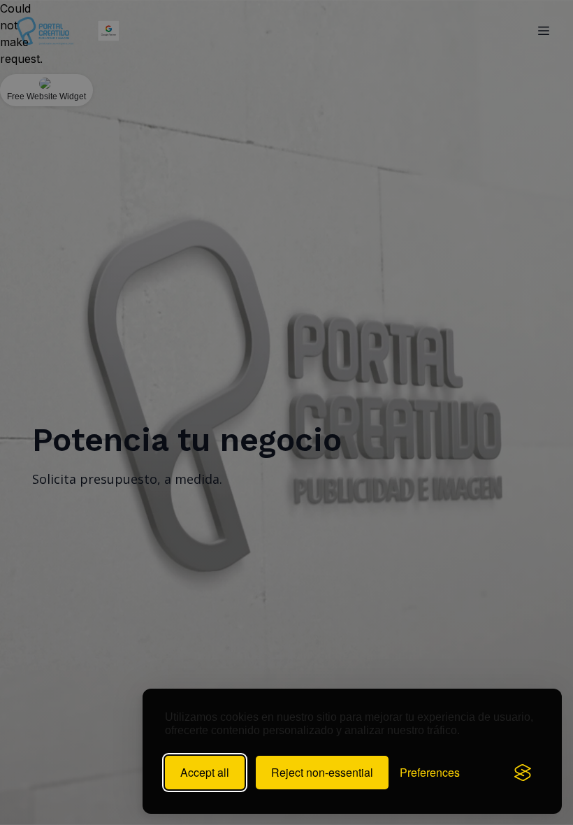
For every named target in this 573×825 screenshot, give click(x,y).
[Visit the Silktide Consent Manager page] (522, 772)
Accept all (204, 772)
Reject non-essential (322, 772)
